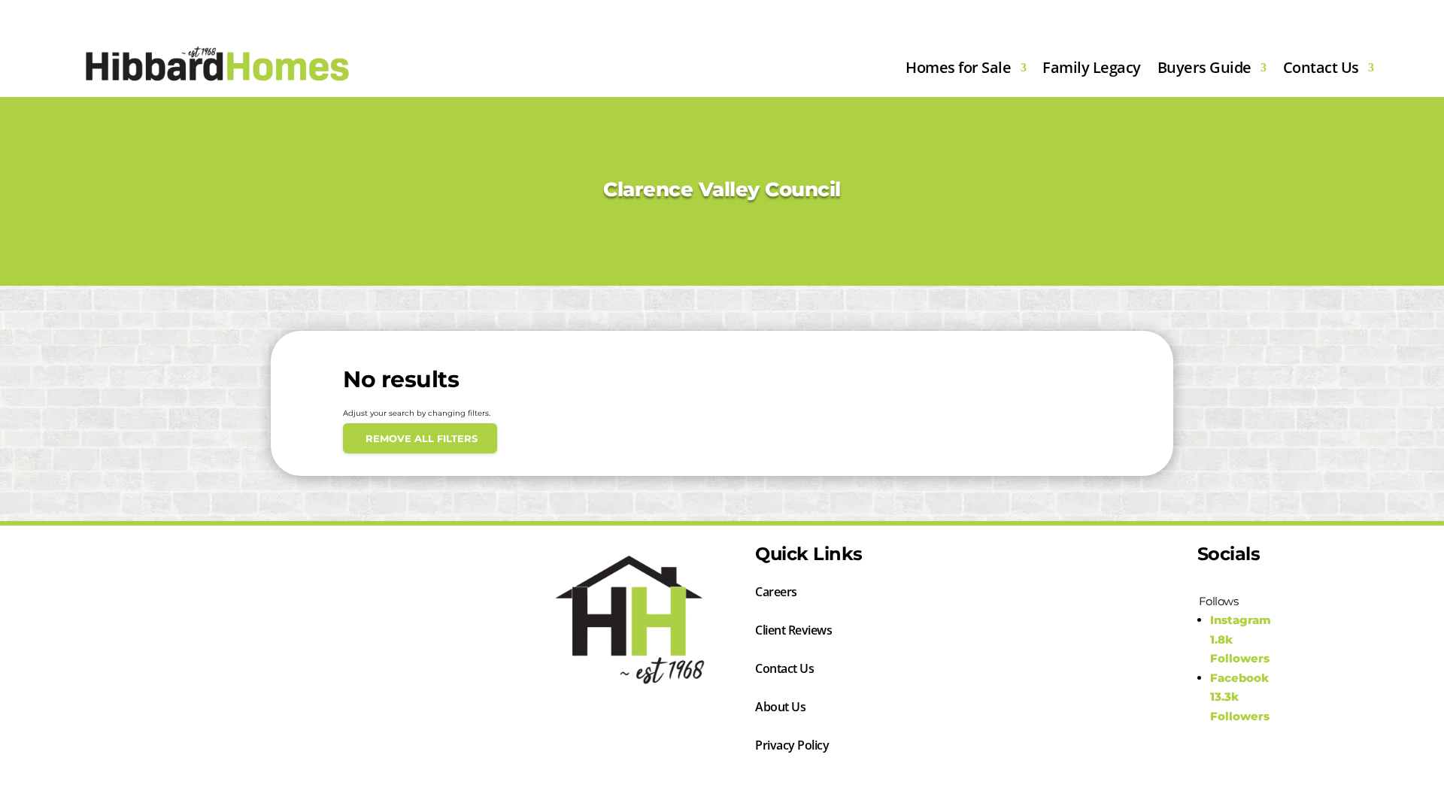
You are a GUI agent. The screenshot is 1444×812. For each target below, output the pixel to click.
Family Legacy (1091, 67)
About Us (780, 708)
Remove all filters (420, 438)
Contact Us (1321, 67)
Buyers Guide (1204, 67)
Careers (776, 593)
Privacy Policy (792, 746)
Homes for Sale (958, 67)
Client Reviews (793, 631)
